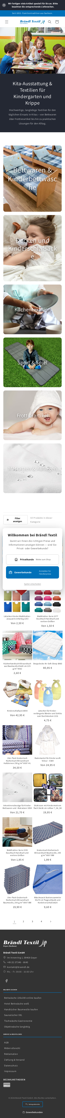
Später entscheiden (32, 584)
